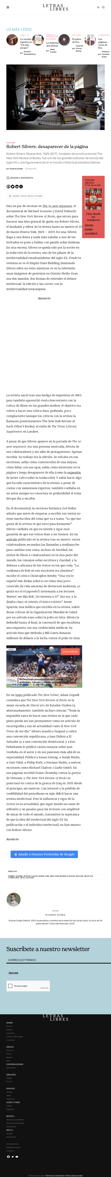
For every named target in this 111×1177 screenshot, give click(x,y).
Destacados (11, 1126)
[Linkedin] (17, 186)
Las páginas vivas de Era (102, 43)
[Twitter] (12, 186)
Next (101, 207)
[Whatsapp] (21, 186)
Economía (51, 39)
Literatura (104, 35)
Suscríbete (91, 233)
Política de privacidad (73, 1175)
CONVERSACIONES (14, 1064)
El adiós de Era (76, 40)
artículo (11, 539)
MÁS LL (9, 1130)
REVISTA (10, 1116)
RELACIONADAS (28, 933)
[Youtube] (17, 1157)
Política (9, 1029)
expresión (74, 472)
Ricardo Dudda (55, 915)
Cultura (76, 35)
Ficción (9, 1081)
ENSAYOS (10, 1088)
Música (9, 1057)
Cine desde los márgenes (93, 217)
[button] (9, 7)
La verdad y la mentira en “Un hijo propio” (28, 43)
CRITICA (10, 1047)
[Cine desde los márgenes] (93, 200)
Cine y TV (24, 35)
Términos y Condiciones (55, 1175)
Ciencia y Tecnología (52, 36)
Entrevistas (10, 1068)
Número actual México (15, 1119)
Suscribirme (11, 1137)
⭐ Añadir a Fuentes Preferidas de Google (44, 854)
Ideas (8, 1095)
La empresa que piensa (52, 44)
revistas (12, 871)
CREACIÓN (11, 1075)
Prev (86, 207)
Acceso (9, 1133)
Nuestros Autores (13, 1147)
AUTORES (77, 933)
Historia (9, 1092)
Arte (8, 1061)
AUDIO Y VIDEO (13, 1102)
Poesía (9, 1078)
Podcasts (10, 1109)
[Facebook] (8, 186)
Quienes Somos (12, 1144)
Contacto (10, 1151)
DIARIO (9, 1023)
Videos (9, 1106)
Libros (8, 1054)
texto (19, 695)
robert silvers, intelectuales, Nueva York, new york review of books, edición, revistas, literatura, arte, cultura (51, 877)
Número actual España (15, 1123)
